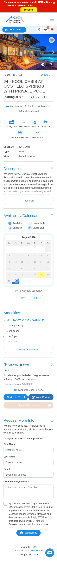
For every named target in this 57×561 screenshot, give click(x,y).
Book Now (28, 9)
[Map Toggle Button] (39, 29)
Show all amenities (28, 349)
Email (7, 469)
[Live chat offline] (49, 552)
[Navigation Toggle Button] (52, 19)
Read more (28, 200)
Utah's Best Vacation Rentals (28, 550)
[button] (28, 6)
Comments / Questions (16, 481)
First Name (9, 444)
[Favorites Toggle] (52, 29)
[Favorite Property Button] (52, 40)
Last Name (9, 456)
